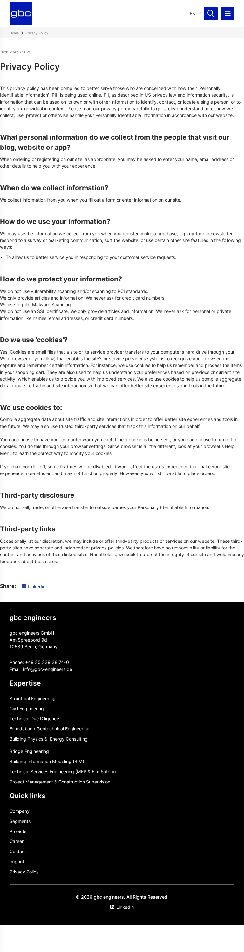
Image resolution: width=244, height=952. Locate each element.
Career (17, 841)
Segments (20, 821)
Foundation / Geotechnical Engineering (50, 728)
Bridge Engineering (29, 751)
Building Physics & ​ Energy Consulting (49, 739)
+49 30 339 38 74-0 (47, 662)
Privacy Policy (24, 871)
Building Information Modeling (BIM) (47, 761)
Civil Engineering (27, 708)
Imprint (17, 861)
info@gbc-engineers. (45, 669)
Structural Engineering (33, 698)
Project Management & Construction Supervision (60, 781)
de (69, 669)
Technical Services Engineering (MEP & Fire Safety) (63, 771)
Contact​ (18, 851)
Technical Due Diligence (34, 718)
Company (20, 811)
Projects (18, 831)
